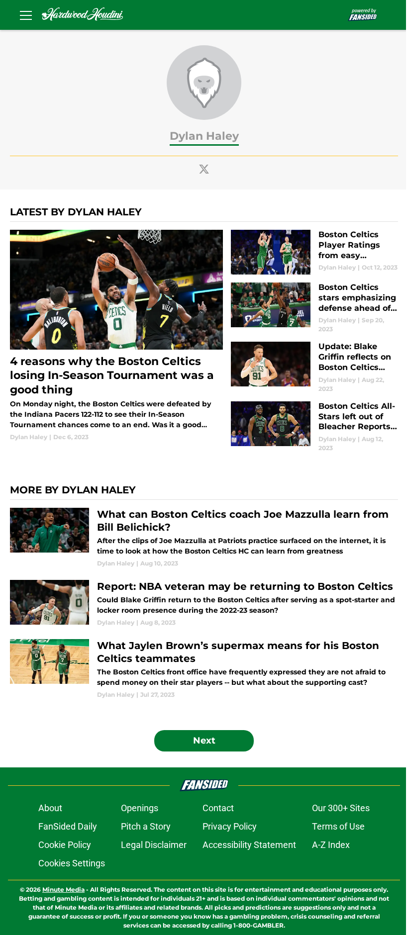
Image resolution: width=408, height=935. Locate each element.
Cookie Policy (64, 845)
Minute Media (63, 889)
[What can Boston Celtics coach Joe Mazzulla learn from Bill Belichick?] (204, 538)
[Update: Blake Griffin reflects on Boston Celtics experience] (314, 367)
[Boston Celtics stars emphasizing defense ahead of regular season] (314, 308)
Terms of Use (338, 826)
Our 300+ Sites (341, 808)
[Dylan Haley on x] (204, 169)
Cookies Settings (71, 863)
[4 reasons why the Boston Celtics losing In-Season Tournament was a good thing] (116, 336)
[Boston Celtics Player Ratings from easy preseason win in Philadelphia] (314, 252)
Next (204, 740)
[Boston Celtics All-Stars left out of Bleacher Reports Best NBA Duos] (314, 427)
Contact (218, 808)
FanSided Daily (67, 826)
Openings (139, 808)
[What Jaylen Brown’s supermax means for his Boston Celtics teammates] (204, 669)
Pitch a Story (146, 826)
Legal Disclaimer (154, 845)
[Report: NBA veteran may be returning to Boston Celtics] (204, 603)
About (50, 808)
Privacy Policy (230, 826)
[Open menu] (26, 15)
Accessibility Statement (249, 845)
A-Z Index (331, 845)
